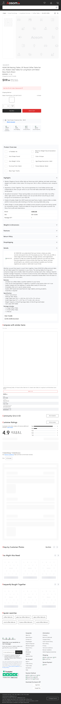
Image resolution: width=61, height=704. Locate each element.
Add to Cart (32, 110)
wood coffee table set (42, 622)
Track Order (29, 665)
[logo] (13, 3)
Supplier (28, 654)
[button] (30, 177)
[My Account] (51, 3)
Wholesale (28, 652)
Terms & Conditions (48, 647)
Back (4, 13)
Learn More (10, 427)
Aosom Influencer (30, 643)
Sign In (27, 661)
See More (48, 547)
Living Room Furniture (24, 13)
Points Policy (46, 643)
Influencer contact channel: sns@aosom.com (13, 697)
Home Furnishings (12, 13)
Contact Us (28, 639)
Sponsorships (29, 656)
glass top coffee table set (23, 617)
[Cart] (58, 3)
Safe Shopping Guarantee (49, 652)
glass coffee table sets (39, 617)
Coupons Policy (46, 639)
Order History (29, 663)
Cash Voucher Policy (48, 641)
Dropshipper (29, 641)
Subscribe (18, 652)
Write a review (52, 422)
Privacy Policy (5, 667)
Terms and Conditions (13, 666)
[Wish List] (44, 3)
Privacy (44, 645)
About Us (28, 635)
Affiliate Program (30, 645)
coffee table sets (8, 617)
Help (27, 670)
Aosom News (29, 637)
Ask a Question (52, 415)
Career (27, 650)
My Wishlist (28, 668)
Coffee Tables (36, 13)
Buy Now (12, 110)
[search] (57, 7)
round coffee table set (9, 622)
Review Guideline (47, 650)
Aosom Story (29, 647)
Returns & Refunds (47, 637)
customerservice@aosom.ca (9, 696)
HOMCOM (34, 211)
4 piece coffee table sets (25, 622)
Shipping (45, 635)
